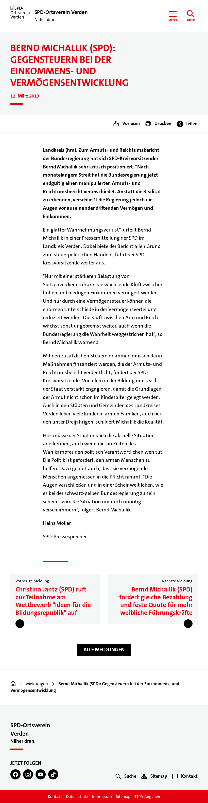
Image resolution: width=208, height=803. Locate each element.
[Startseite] (13, 684)
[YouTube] (41, 774)
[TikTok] (53, 774)
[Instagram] (28, 774)
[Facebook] (15, 774)
